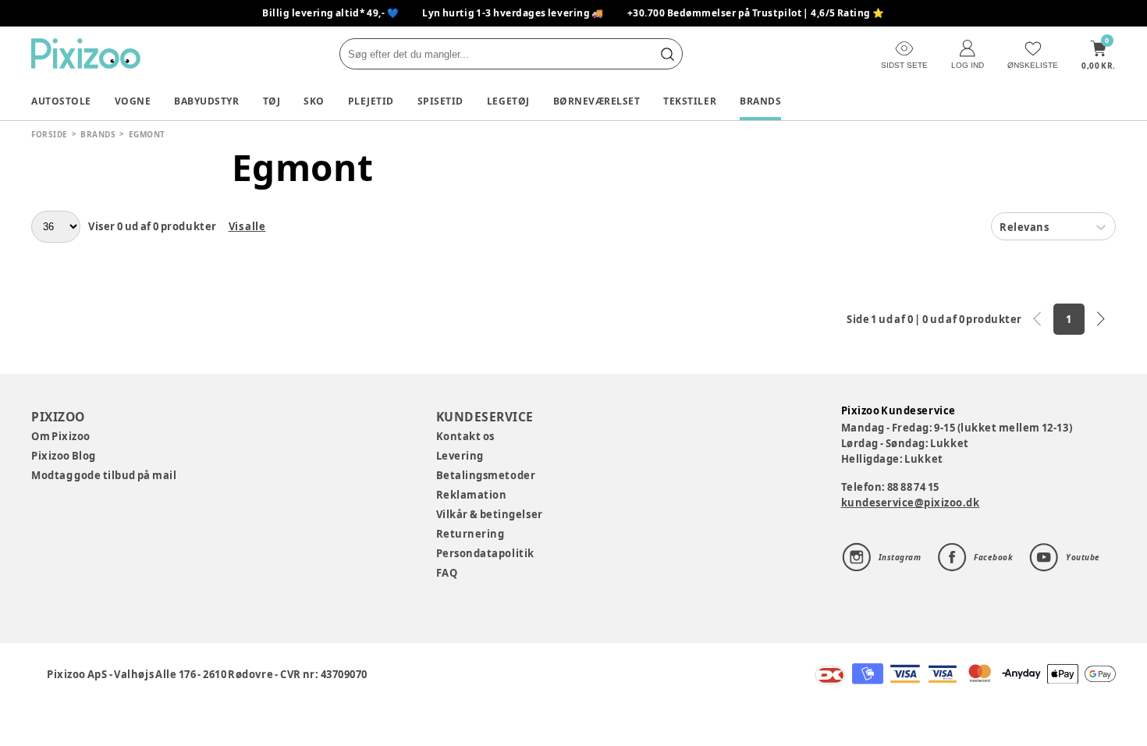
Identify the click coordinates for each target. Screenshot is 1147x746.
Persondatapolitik (485, 553)
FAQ (447, 573)
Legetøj (508, 101)
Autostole (61, 101)
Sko (314, 101)
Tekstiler (689, 101)
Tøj (272, 101)
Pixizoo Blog (63, 456)
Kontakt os (465, 436)
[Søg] (667, 54)
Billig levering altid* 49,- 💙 (330, 13)
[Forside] (85, 53)
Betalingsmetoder (485, 475)
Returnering (470, 534)
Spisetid (440, 101)
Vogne (133, 101)
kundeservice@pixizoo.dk (910, 503)
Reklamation (471, 495)
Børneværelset (597, 101)
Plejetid (371, 101)
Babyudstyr (206, 101)
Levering (460, 456)
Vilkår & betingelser (489, 514)
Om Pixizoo (61, 436)
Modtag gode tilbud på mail (103, 475)
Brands (760, 101)
